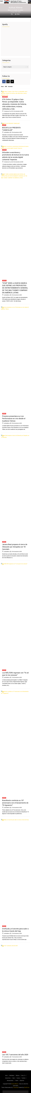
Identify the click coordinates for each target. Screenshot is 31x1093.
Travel (16, 1080)
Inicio (6, 1075)
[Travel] (24, 1091)
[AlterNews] (7, 1091)
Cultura (4, 149)
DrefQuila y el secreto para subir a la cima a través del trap (15, 930)
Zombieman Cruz (7, 111)
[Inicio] (5, 1091)
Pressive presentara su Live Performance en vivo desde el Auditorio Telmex (13, 418)
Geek (13, 1078)
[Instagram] (12, 81)
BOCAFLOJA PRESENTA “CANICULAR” (11, 128)
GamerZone (5, 96)
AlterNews (11, 1075)
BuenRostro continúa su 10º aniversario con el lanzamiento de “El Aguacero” (15, 802)
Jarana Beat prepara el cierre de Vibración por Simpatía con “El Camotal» (14, 546)
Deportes (22, 1080)
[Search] (12, 14)
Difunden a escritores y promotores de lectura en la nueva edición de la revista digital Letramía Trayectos (15, 156)
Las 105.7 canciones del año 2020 (15, 1054)
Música (4, 413)
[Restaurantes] (22, 1091)
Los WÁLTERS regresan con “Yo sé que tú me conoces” (15, 674)
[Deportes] (26, 1091)
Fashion (23, 1078)
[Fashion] (20, 1091)
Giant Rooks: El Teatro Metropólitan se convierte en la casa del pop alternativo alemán (18, 2)
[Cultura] (18, 1091)
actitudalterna (7, 132)
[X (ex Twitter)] (8, 81)
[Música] (9, 1091)
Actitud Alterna (15, 7)
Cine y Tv (4, 280)
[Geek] (15, 1091)
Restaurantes (10, 1080)
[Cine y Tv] (11, 1091)
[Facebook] (4, 81)
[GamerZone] (13, 1091)
